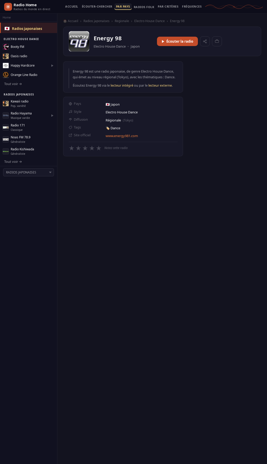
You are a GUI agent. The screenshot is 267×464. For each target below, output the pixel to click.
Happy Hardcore (23, 65)
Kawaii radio (19, 101)
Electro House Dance (149, 21)
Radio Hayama (21, 113)
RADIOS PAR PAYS (123, 6)
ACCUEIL (72, 6)
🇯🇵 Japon (113, 104)
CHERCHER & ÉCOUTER (97, 6)
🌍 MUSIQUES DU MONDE (144, 8)
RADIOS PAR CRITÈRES (168, 6)
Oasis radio (19, 56)
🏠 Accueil (70, 21)
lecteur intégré (122, 85)
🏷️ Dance (113, 128)
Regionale (122, 21)
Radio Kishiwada (22, 149)
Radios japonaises (27, 28)
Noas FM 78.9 (21, 137)
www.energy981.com (122, 135)
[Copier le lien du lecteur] (217, 41)
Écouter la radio (179, 41)
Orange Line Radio (24, 75)
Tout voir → (13, 83)
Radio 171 (18, 125)
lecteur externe (160, 85)
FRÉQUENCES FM (191, 6)
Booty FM (17, 46)
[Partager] (205, 41)
